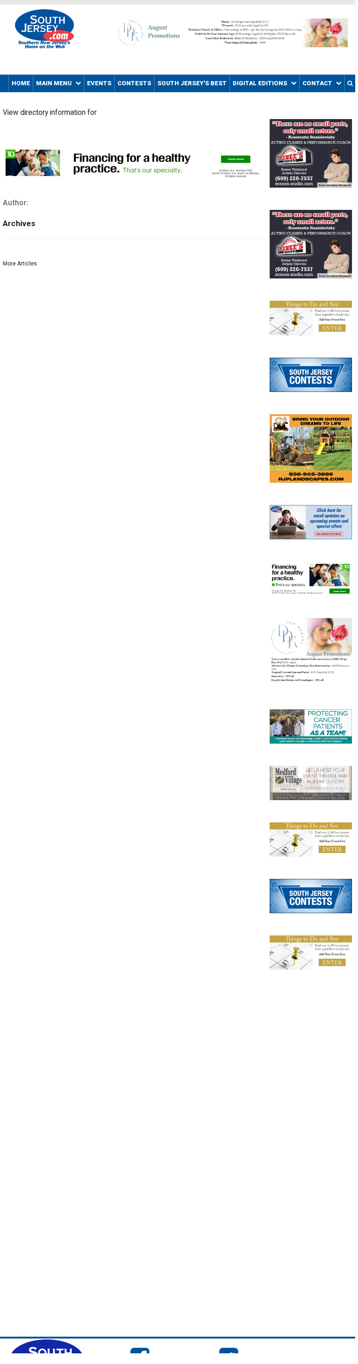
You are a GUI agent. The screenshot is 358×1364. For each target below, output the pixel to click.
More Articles (20, 263)
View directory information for (50, 112)
